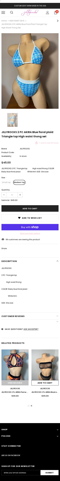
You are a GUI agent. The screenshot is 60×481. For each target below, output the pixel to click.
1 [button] (28, 405)
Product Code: (7, 152)
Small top (6, 182)
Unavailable (15, 383)
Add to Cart (45, 383)
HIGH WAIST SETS (16, 20)
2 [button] (31, 405)
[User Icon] (47, 12)
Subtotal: (5, 200)
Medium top (19, 182)
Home (4, 20)
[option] (30, 71)
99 (7, 239)
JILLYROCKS (25, 148)
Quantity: (5, 190)
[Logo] (30, 12)
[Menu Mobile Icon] (3, 12)
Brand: (4, 148)
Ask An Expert (31, 329)
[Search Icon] (11, 12)
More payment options (30, 233)
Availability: (6, 156)
